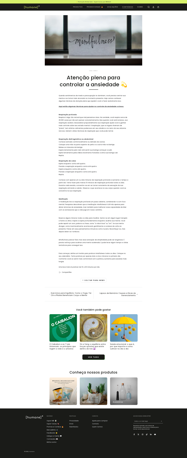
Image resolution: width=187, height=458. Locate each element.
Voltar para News (94, 280)
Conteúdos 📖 (52, 439)
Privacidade (74, 421)
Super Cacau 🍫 (53, 424)
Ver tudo (93, 357)
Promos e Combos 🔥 (55, 427)
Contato (95, 424)
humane (31, 451)
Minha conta (51, 442)
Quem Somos (97, 427)
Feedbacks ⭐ (52, 433)
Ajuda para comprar (100, 421)
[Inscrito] (162, 421)
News (95, 70)
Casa (90, 70)
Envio (71, 424)
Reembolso (73, 427)
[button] (148, 7)
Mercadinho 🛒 (52, 430)
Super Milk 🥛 (52, 421)
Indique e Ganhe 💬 (54, 436)
